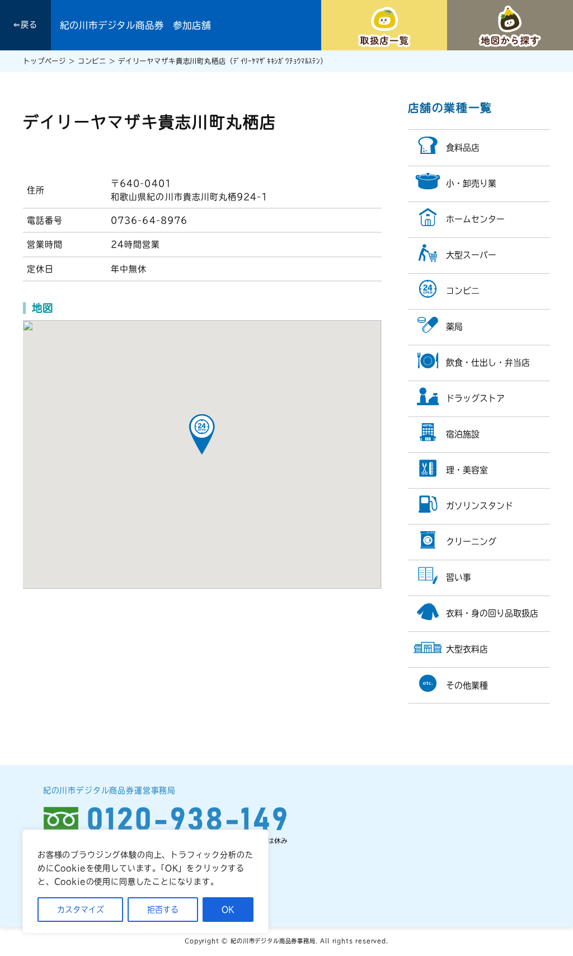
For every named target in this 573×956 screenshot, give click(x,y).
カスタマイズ (80, 909)
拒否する (163, 909)
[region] (145, 882)
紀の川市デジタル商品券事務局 (273, 941)
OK (228, 909)
